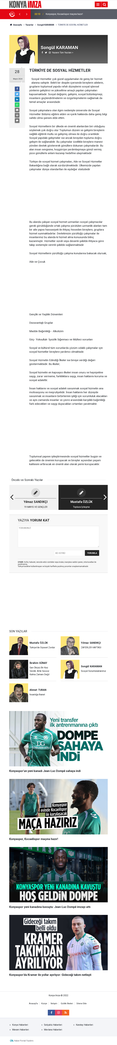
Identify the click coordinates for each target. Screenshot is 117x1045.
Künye (44, 1003)
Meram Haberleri (20, 1029)
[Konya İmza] (25, 4)
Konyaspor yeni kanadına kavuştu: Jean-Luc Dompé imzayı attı (62, 14)
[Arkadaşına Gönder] (17, 110)
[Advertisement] (68, 196)
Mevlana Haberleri (53, 1029)
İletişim (54, 1003)
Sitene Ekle (81, 1003)
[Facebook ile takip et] (51, 1012)
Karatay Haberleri (84, 1024)
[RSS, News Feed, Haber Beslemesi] (65, 1012)
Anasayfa (33, 1003)
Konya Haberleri (20, 1024)
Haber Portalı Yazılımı (23, 1041)
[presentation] (19, 14)
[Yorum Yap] (17, 120)
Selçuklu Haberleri (53, 1024)
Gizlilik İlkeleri (67, 1003)
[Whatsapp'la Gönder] (17, 104)
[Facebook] (17, 89)
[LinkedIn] (17, 99)
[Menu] (97, 4)
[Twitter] (17, 94)
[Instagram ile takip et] (58, 1012)
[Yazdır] (17, 115)
